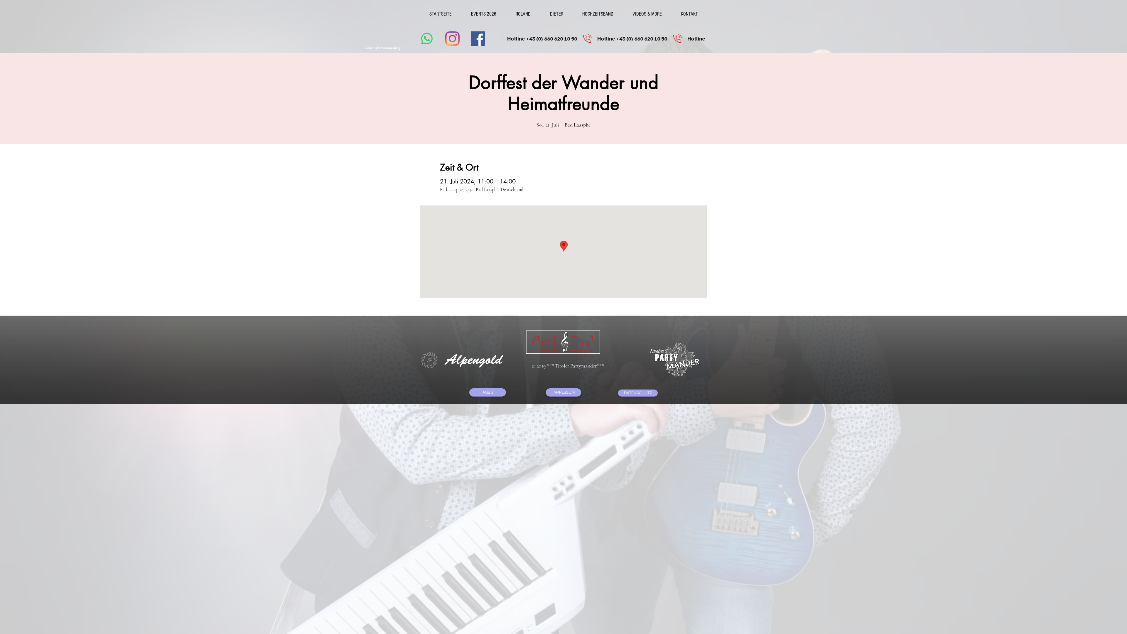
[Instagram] (452, 38)
